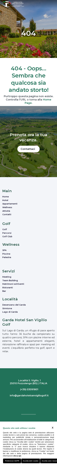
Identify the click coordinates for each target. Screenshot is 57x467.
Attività (6, 211)
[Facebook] (27, 402)
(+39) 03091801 (29, 389)
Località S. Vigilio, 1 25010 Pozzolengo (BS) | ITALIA (28, 382)
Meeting (6, 277)
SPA (4, 250)
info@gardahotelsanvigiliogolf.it (29, 395)
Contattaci (28, 149)
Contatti (6, 214)
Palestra (6, 257)
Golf (4, 229)
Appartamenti (9, 203)
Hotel (5, 200)
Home (5, 196)
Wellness (7, 207)
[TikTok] (29, 402)
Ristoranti (7, 287)
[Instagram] (28, 402)
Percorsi (6, 233)
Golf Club (7, 236)
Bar (4, 291)
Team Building (10, 280)
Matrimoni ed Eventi (13, 284)
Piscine (6, 254)
